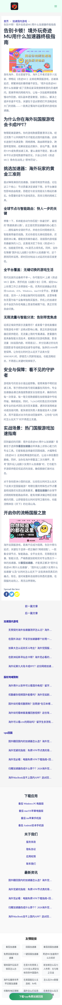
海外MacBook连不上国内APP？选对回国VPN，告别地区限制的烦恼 (31, 777)
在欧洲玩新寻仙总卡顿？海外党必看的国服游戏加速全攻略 (31, 657)
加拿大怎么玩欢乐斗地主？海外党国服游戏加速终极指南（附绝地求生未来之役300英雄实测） (31, 648)
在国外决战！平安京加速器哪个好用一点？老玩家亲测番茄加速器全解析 (31, 639)
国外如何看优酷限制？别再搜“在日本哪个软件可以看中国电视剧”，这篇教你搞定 (31, 703)
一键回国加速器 (31, 954)
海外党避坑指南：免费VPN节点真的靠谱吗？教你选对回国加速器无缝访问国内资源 (31, 750)
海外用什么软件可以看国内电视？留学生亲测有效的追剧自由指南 (31, 685)
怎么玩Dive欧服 (51, 980)
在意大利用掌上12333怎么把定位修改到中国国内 (31, 969)
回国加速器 (31, 947)
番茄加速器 (11, 947)
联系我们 (31, 863)
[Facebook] (6, 594)
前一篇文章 (31, 606)
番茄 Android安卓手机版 (31, 825)
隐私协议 (31, 849)
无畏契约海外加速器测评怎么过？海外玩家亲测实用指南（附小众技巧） (31, 630)
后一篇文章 (31, 613)
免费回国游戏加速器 (11, 956)
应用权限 (31, 856)
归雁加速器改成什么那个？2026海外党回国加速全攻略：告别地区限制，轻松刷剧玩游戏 (31, 768)
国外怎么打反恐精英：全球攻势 (31, 993)
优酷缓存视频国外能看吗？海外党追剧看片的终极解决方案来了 (31, 694)
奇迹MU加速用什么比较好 (51, 956)
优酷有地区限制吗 (11, 993)
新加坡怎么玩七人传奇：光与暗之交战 (50, 969)
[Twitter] (11, 594)
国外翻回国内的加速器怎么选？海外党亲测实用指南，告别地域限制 (31, 741)
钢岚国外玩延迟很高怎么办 (11, 967)
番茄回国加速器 (50, 947)
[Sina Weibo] (17, 594)
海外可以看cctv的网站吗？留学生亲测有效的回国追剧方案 (31, 722)
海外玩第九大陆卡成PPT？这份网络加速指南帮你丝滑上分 (31, 666)
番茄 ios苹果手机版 (31, 818)
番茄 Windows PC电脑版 (31, 803)
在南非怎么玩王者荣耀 (50, 993)
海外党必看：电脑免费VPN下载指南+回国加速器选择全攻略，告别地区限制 (31, 759)
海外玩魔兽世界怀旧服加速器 (11, 982)
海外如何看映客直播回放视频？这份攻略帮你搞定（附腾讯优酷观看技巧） (31, 713)
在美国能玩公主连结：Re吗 (31, 982)
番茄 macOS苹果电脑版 (31, 811)
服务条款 (31, 842)
